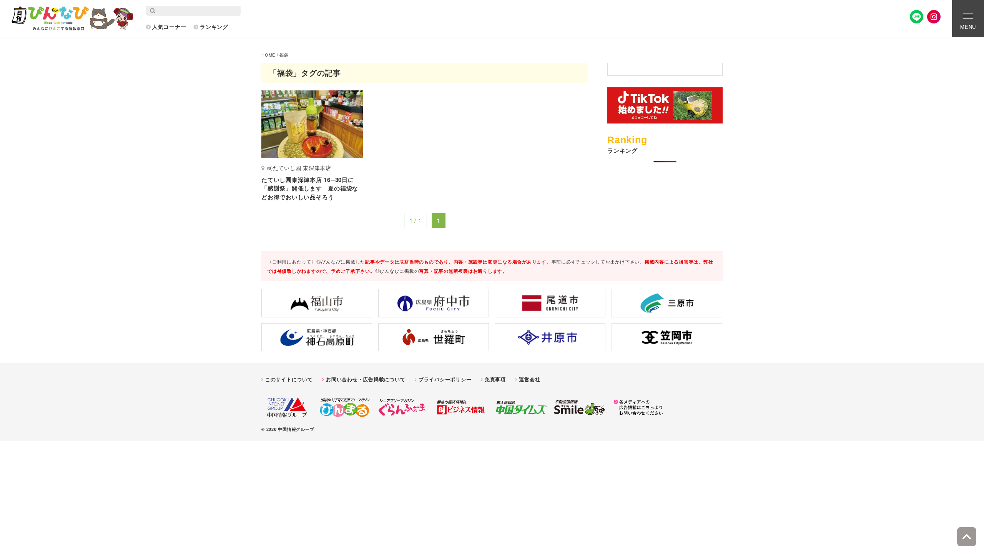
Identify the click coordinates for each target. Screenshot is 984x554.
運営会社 (529, 379)
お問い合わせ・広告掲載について (365, 379)
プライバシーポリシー (445, 379)
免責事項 (495, 379)
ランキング (214, 26)
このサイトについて (289, 379)
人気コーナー (169, 26)
